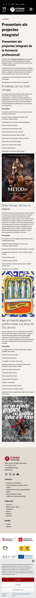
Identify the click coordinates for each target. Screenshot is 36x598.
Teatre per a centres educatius (15, 496)
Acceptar (18, 580)
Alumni (8, 511)
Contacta (9, 516)
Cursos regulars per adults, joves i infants (17, 486)
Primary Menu (31, 9)
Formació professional (17, 59)
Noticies (8, 514)
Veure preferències (18, 590)
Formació (9, 505)
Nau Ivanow (11, 65)
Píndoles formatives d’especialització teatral (18, 491)
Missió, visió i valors (12, 507)
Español (22, 4)
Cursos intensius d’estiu (13, 494)
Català (17, 4)
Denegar (18, 585)
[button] (33, 561)
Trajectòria (9, 509)
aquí (7, 79)
